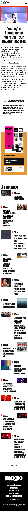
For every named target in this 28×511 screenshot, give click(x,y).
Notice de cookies (14, 493)
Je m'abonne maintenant (8, 169)
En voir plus (14, 465)
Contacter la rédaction (14, 505)
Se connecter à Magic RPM (14, 485)
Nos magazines (14, 488)
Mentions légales (14, 491)
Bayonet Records (15, 59)
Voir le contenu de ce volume (11, 161)
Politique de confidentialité (14, 496)
